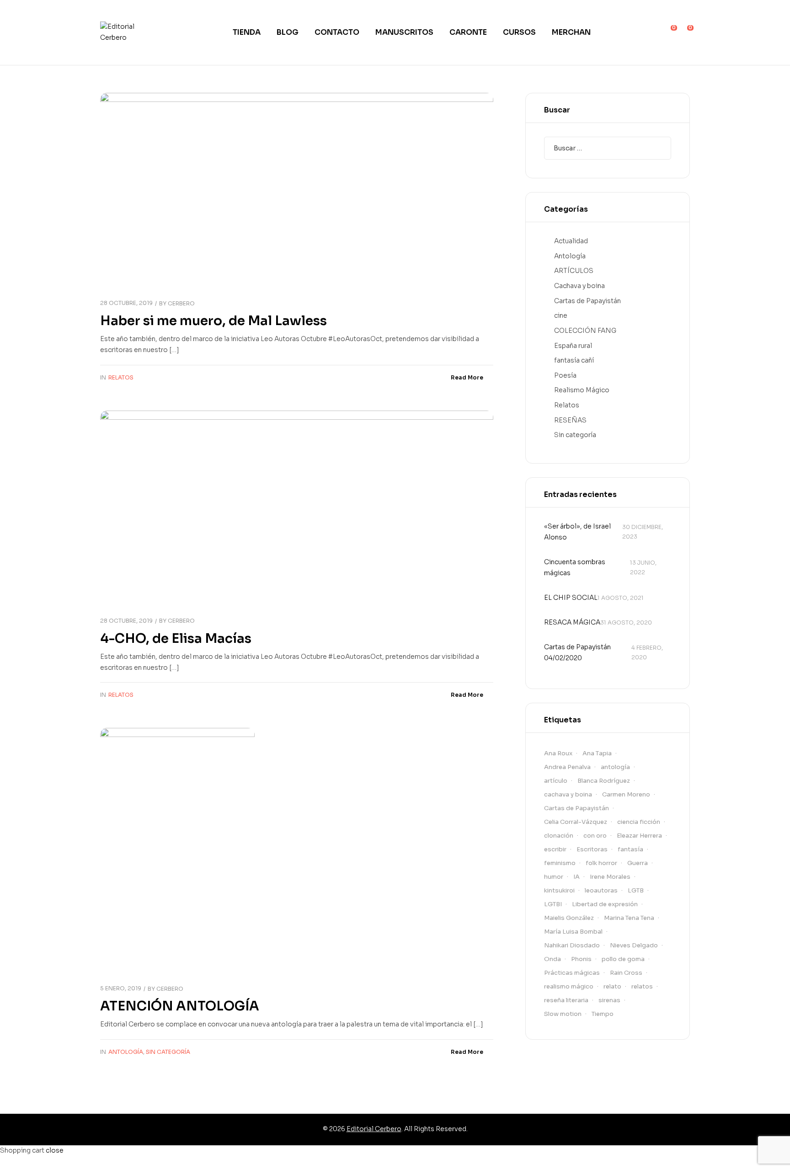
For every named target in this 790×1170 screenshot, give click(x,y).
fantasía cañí (574, 360)
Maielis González (569, 918)
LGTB (636, 890)
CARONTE (468, 32)
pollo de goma (623, 959)
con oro (595, 835)
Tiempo (603, 1014)
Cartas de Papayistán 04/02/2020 (577, 652)
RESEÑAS (570, 420)
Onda (552, 959)
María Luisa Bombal (573, 931)
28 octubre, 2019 (126, 302)
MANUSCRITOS (404, 32)
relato (612, 986)
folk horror (601, 863)
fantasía (630, 849)
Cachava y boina (579, 286)
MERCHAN (571, 32)
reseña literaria (566, 1000)
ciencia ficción (638, 822)
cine (560, 315)
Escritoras (592, 849)
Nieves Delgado (634, 945)
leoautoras (601, 890)
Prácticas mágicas (572, 973)
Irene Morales (610, 877)
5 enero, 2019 (120, 988)
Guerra (637, 863)
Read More (467, 377)
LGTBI (553, 904)
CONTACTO (337, 32)
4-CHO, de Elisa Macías (175, 638)
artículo (555, 781)
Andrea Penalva (567, 767)
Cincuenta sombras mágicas (574, 567)
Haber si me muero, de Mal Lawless (213, 321)
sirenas (609, 1000)
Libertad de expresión (605, 904)
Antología (125, 1051)
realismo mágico (568, 986)
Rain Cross (626, 973)
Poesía (565, 375)
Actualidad (571, 241)
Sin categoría (168, 1051)
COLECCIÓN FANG (585, 330)
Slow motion (563, 1014)
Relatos (120, 377)
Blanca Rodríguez (603, 781)
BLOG (288, 32)
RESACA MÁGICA (572, 622)
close (55, 1150)
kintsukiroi (559, 890)
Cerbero (181, 303)
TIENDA (247, 32)
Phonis (581, 959)
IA (576, 877)
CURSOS (519, 32)
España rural (573, 346)
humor (553, 877)
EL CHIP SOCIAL (571, 597)
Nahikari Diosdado (572, 945)
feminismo (560, 863)
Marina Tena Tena (629, 918)
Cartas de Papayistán (587, 301)
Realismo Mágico (581, 390)
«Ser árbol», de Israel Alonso (577, 531)
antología (615, 767)
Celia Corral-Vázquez (575, 822)
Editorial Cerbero (374, 1129)
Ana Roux (558, 753)
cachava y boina (568, 794)
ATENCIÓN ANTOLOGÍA (179, 1006)
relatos (642, 986)
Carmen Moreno (626, 794)
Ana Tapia (597, 753)
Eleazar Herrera (639, 835)
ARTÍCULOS (573, 271)
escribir (555, 849)
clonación (558, 835)
